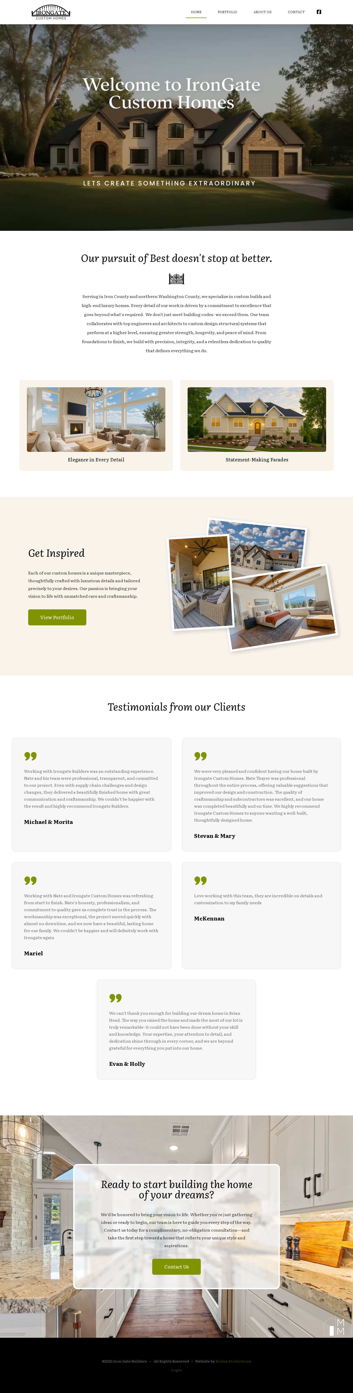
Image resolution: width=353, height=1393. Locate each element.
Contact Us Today (176, 161)
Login (176, 1369)
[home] (51, 12)
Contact (296, 11)
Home (196, 11)
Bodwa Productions (233, 1361)
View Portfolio (57, 617)
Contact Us (176, 1266)
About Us (263, 11)
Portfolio (227, 11)
